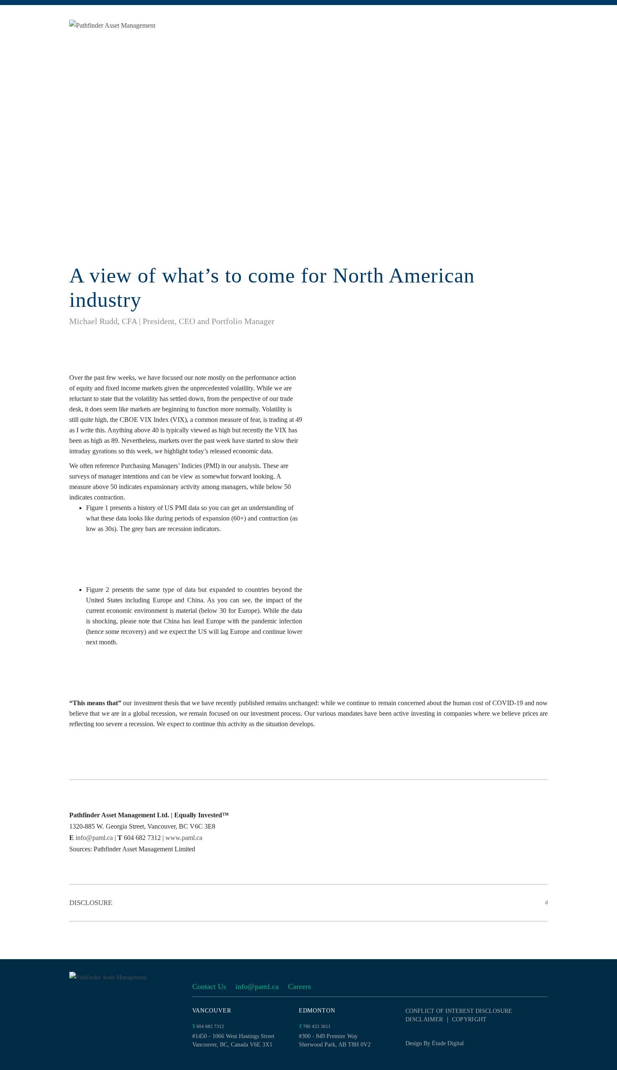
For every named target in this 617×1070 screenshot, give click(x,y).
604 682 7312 (208, 1026)
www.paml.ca (183, 837)
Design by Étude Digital (434, 1043)
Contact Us (209, 986)
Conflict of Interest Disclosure (458, 1011)
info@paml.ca (94, 837)
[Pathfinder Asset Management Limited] (132, 25)
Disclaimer (424, 1020)
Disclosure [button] (90, 903)
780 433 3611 (315, 1026)
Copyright (469, 1020)
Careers (299, 986)
